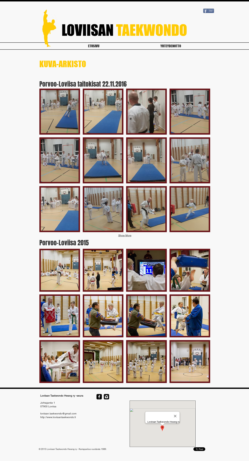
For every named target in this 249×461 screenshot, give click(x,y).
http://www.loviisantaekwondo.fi (58, 417)
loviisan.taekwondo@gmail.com (58, 413)
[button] (59, 112)
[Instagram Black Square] (106, 396)
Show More (124, 235)
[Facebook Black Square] (99, 396)
